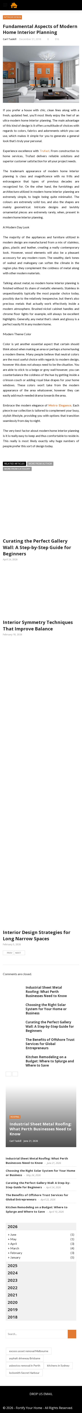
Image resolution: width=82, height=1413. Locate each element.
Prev (9, 952)
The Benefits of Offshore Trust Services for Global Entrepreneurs (50, 1043)
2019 (13, 1309)
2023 (13, 1280)
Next (18, 952)
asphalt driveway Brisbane (24, 1358)
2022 (13, 1287)
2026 (13, 1226)
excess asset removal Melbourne (28, 1351)
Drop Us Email (41, 1394)
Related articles (14, 463)
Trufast (44, 151)
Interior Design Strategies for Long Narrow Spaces (36, 935)
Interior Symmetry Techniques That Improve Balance (38, 625)
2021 (13, 1295)
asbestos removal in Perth (24, 1365)
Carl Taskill (9, 39)
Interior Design (12, 17)
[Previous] (8, 1074)
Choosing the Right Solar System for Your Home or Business (46, 1009)
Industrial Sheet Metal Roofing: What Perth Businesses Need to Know (46, 991)
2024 (13, 1272)
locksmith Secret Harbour (24, 1372)
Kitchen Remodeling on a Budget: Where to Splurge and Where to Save (50, 1061)
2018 (13, 1317)
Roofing (14, 1117)
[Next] (15, 1074)
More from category (17, 468)
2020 (13, 1302)
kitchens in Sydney (58, 1365)
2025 (13, 1265)
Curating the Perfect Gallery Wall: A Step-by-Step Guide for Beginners (37, 547)
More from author (40, 463)
